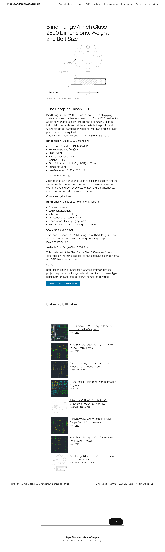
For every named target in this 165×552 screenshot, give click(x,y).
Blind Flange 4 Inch (54, 304)
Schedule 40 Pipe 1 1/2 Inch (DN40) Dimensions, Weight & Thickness (88, 402)
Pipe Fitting (80, 369)
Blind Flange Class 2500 (71, 98)
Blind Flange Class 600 (85, 462)
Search (116, 521)
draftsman (57, 98)
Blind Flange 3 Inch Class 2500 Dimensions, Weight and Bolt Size (125, 483)
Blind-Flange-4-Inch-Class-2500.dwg (63, 283)
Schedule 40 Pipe (82, 406)
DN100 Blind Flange (70, 304)
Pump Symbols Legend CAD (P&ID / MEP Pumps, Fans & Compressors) (91, 420)
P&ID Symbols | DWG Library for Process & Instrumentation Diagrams (91, 327)
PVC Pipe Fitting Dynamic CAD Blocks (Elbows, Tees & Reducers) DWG (89, 364)
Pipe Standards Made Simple (23, 4)
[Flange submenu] (82, 4)
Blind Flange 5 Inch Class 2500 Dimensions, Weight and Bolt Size (40, 483)
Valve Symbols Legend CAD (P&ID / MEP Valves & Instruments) (91, 346)
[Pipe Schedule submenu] (72, 4)
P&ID (77, 332)
